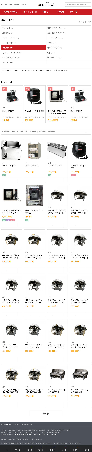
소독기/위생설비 (55, 38)
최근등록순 (51, 131)
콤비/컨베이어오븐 (21, 70)
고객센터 (60, 12)
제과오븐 (6, 70)
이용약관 (16, 424)
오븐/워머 (7, 48)
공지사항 (73, 12)
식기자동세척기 (9, 43)
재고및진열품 (8, 62)
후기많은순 (42, 131)
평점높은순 (33, 131)
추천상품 (23, 4)
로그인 (5, 450)
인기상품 (4, 4)
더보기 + (46, 414)
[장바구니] (3, 180)
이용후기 (46, 12)
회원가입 (17, 450)
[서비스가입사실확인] (74, 443)
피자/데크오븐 (38, 70)
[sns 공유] (19, 180)
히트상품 (16, 4)
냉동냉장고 (8, 28)
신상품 (10, 4)
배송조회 (63, 449)
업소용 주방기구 (10, 12)
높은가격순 (24, 131)
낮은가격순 (14, 131)
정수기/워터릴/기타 (10, 57)
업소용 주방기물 (30, 12)
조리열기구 (8, 33)
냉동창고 (51, 53)
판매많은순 (5, 131)
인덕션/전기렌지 (54, 57)
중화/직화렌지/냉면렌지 (57, 33)
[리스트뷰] (84, 131)
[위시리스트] (7, 180)
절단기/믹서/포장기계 (11, 53)
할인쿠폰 (75, 449)
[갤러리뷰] (88, 131)
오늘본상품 (29, 449)
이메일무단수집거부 (26, 424)
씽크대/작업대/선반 (56, 28)
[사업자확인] (66, 430)
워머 (48, 70)
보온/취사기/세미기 (10, 38)
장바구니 (52, 449)
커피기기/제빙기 (54, 48)
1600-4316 (9, 434)
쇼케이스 (51, 43)
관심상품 (40, 449)
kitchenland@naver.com (53, 432)
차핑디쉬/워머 (61, 70)
